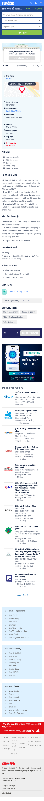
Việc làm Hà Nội (11, 656)
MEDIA (6, 738)
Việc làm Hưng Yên (12, 675)
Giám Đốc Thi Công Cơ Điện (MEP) (26, 527)
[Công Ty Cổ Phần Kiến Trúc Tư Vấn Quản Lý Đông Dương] (8, 469)
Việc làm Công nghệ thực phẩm (17, 637)
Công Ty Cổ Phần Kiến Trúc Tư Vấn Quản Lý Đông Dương (26, 471)
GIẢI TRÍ (22, 748)
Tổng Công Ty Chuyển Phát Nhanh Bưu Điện (25, 435)
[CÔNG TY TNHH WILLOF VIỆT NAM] (8, 553)
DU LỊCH (14, 754)
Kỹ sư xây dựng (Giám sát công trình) (25, 575)
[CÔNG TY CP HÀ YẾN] (8, 451)
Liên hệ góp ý (6, 793)
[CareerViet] (29, 730)
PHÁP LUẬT (6, 749)
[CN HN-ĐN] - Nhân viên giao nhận (27, 429)
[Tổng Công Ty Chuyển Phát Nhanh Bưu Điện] (8, 433)
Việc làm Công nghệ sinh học (16, 631)
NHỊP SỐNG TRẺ (22, 739)
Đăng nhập (38, 8)
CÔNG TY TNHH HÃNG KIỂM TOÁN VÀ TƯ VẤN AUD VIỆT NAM (27, 398)
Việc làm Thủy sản (12, 634)
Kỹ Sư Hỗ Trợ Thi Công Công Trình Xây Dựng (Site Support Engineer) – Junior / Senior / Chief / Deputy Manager (27, 552)
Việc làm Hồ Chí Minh (13, 653)
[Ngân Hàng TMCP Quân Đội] (8, 487)
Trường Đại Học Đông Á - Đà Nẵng (22, 54)
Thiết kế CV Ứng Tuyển (18, 291)
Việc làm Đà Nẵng (12, 669)
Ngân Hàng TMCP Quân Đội (25, 495)
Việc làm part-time (12, 694)
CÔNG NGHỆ (14, 745)
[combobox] (22, 14)
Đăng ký (29, 8)
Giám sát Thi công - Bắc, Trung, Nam (25, 507)
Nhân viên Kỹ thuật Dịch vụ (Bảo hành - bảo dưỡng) (26, 448)
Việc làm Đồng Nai (12, 662)
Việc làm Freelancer (13, 700)
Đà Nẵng (9, 79)
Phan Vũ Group (20, 579)
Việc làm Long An (11, 666)
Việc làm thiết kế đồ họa (14, 713)
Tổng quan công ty (20, 66)
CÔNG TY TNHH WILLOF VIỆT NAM (26, 560)
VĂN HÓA (22, 744)
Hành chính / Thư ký (13, 111)
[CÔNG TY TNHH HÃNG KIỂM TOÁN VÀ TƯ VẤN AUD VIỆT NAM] (8, 396)
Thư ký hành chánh (10, 312)
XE (14, 750)
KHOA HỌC (30, 741)
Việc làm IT (9, 703)
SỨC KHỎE (30, 745)
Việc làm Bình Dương (13, 659)
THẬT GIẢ (38, 745)
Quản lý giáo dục (9, 322)
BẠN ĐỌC (38, 741)
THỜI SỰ (6, 741)
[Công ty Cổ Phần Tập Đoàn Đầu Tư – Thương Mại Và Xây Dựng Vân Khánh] (8, 530)
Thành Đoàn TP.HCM (9, 788)
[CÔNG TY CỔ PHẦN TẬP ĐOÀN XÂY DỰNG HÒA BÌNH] (8, 415)
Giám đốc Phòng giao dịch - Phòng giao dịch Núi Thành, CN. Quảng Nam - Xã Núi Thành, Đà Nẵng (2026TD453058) (26, 488)
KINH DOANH (13, 739)
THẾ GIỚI (6, 745)
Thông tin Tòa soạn (8, 786)
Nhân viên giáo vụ (28, 312)
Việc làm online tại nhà (13, 691)
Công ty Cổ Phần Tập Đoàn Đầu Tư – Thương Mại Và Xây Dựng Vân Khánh (27, 533)
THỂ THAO (30, 738)
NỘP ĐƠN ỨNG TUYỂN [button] (22, 58)
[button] (36, 3)
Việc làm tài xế (10, 707)
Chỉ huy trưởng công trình (26, 410)
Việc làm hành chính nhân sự (16, 710)
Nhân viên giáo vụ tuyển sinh (14, 317)
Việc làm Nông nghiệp (13, 628)
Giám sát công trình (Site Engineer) (25, 466)
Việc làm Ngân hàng (12, 625)
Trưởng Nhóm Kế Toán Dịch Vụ (26, 393)
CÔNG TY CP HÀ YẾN (22, 452)
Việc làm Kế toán (11, 615)
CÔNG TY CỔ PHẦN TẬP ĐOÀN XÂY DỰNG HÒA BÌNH (26, 414)
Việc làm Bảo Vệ (11, 621)
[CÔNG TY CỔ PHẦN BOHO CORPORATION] (8, 510)
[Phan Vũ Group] (8, 578)
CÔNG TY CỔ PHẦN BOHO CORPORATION (24, 512)
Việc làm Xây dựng (12, 618)
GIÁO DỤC (38, 738)
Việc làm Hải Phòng (12, 672)
